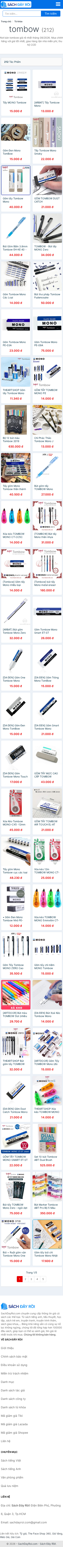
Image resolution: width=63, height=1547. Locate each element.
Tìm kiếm (51, 13)
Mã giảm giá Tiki (12, 1415)
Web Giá (4, 1537)
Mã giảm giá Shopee (14, 1432)
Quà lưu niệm (9, 1486)
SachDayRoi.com (27, 1543)
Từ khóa (18, 21)
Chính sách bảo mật (14, 1356)
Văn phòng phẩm (12, 1477)
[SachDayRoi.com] (22, 4)
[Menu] (58, 4)
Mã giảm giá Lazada (14, 1424)
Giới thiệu (7, 1348)
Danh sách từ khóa (13, 1407)
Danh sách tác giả (13, 1390)
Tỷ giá (23, 1533)
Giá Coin (15, 1537)
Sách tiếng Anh (11, 1469)
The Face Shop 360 (39, 1533)
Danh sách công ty (13, 1399)
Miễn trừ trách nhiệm (14, 1373)
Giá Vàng (57, 1533)
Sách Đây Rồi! (48, 1543)
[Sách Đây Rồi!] (18, 1306)
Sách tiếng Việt (11, 1460)
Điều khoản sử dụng (14, 1365)
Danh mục (7, 1382)
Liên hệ (5, 1441)
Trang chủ (6, 21)
